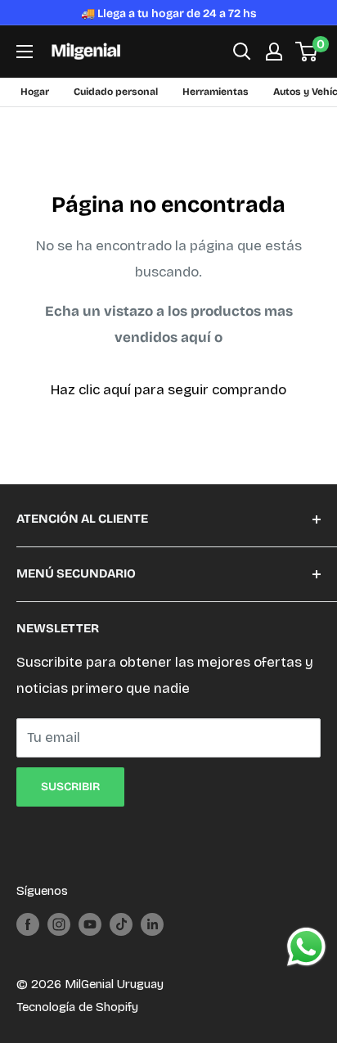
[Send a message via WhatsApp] (306, 946)
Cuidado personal (116, 91)
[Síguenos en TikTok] (121, 924)
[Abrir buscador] (242, 52)
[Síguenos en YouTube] (90, 924)
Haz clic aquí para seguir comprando (168, 389)
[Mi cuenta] (274, 52)
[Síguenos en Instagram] (58, 924)
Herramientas (215, 91)
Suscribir (70, 786)
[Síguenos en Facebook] (27, 924)
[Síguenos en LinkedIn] (152, 924)
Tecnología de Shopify (77, 1007)
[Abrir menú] (24, 51)
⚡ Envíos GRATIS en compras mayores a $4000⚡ (168, 13)
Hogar (34, 91)
